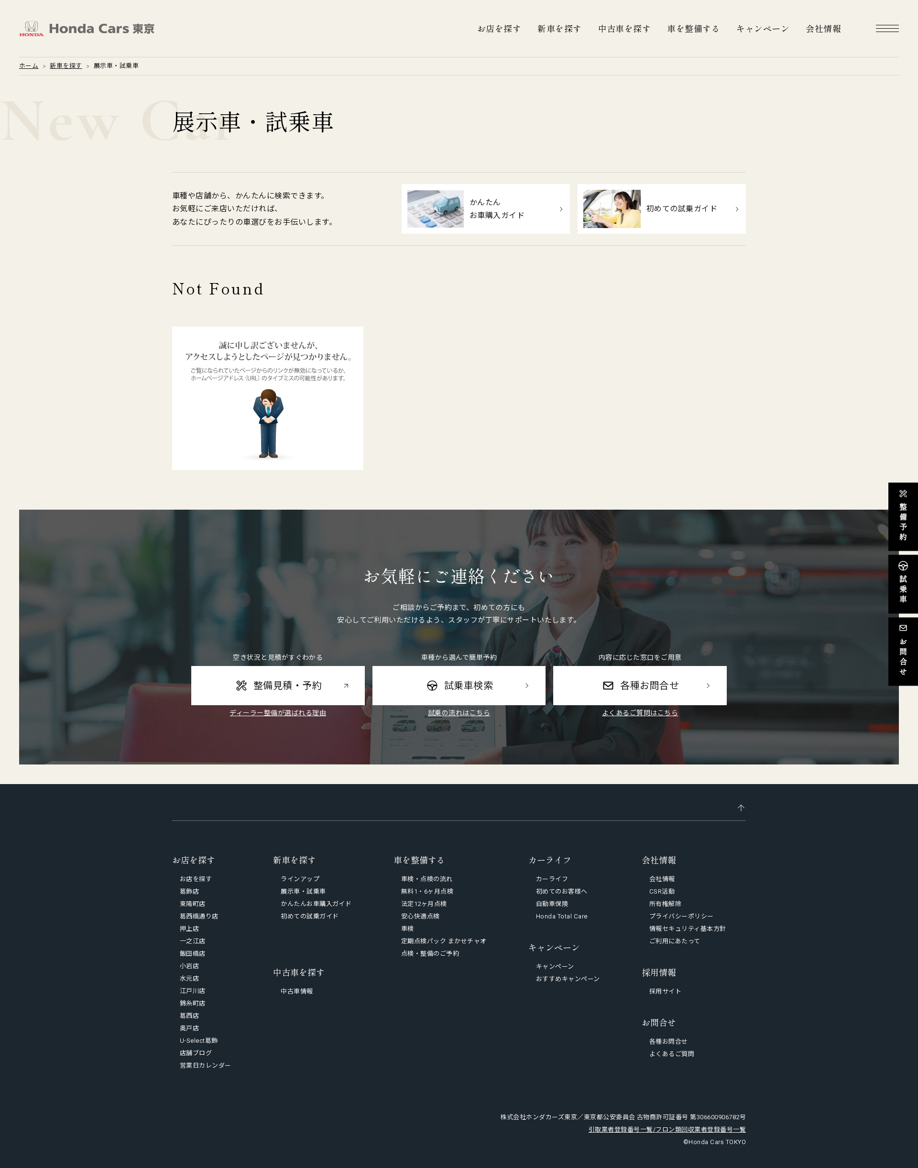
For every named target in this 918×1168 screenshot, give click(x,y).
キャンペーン (762, 28)
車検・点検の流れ (427, 879)
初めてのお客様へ (562, 891)
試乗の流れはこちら (459, 713)
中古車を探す (624, 28)
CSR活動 (662, 891)
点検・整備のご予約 (430, 953)
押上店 (189, 928)
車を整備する (693, 28)
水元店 (189, 978)
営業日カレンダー (205, 1065)
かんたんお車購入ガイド (316, 903)
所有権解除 (665, 903)
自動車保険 (552, 903)
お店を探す (499, 28)
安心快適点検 (420, 916)
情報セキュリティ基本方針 (687, 928)
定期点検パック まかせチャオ (444, 941)
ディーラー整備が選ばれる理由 (278, 713)
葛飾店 (189, 891)
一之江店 (193, 941)
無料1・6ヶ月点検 (427, 891)
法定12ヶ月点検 (424, 903)
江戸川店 (193, 990)
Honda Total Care (562, 916)
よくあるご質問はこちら (640, 713)
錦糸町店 (193, 1003)
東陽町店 (193, 903)
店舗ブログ (196, 1053)
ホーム (28, 65)
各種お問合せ (668, 1041)
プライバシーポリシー (681, 916)
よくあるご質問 (671, 1054)
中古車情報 (297, 991)
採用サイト (665, 991)
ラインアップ (300, 879)
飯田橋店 (193, 953)
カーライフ (552, 879)
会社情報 (823, 28)
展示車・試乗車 (303, 891)
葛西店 (189, 1015)
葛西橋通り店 (199, 916)
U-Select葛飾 (199, 1040)
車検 (407, 928)
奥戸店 (189, 1028)
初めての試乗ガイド (310, 916)
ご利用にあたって (674, 941)
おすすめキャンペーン (568, 978)
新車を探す (559, 28)
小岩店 (189, 966)
